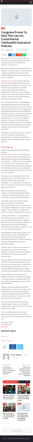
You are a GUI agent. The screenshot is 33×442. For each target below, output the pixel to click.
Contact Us (4, 336)
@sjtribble (4, 327)
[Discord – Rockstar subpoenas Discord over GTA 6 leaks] (9, 389)
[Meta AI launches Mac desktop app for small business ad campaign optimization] (23, 407)
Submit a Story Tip (7, 341)
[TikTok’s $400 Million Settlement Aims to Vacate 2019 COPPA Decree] (23, 389)
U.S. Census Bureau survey (13, 154)
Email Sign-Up (7, 147)
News (3, 28)
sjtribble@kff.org (6, 324)
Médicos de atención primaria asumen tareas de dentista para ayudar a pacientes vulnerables (24, 371)
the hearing (9, 81)
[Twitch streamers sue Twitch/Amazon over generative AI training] (9, 407)
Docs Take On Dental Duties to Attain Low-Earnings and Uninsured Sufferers (9, 370)
